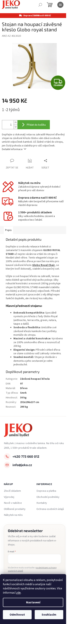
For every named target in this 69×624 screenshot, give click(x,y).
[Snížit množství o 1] (15, 127)
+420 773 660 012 (25, 456)
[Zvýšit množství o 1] (15, 122)
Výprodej (9, 497)
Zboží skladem (12, 491)
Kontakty (41, 503)
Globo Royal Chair (43, 265)
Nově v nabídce (13, 503)
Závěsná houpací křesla (35, 379)
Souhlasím (49, 615)
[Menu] (60, 5)
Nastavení (33, 602)
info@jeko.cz (22, 465)
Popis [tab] (8, 230)
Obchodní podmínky (47, 497)
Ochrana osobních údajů (50, 509)
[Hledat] (40, 5)
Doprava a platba (46, 491)
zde (18, 593)
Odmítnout (17, 615)
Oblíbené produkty (14, 509)
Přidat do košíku (36, 124)
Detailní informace (12, 149)
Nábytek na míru (13, 515)
